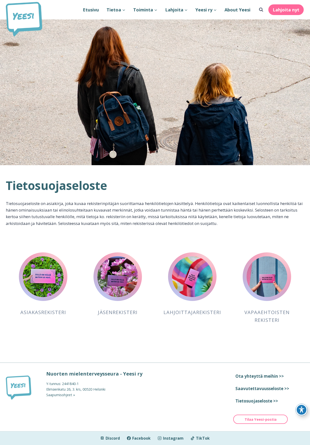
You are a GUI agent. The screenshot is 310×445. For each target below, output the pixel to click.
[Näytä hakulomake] (261, 9)
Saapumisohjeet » (60, 395)
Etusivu (91, 10)
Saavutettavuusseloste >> (262, 388)
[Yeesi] (22, 388)
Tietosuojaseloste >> (256, 401)
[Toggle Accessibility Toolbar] (301, 410)
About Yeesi (237, 10)
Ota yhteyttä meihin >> (259, 376)
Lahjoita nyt (286, 10)
